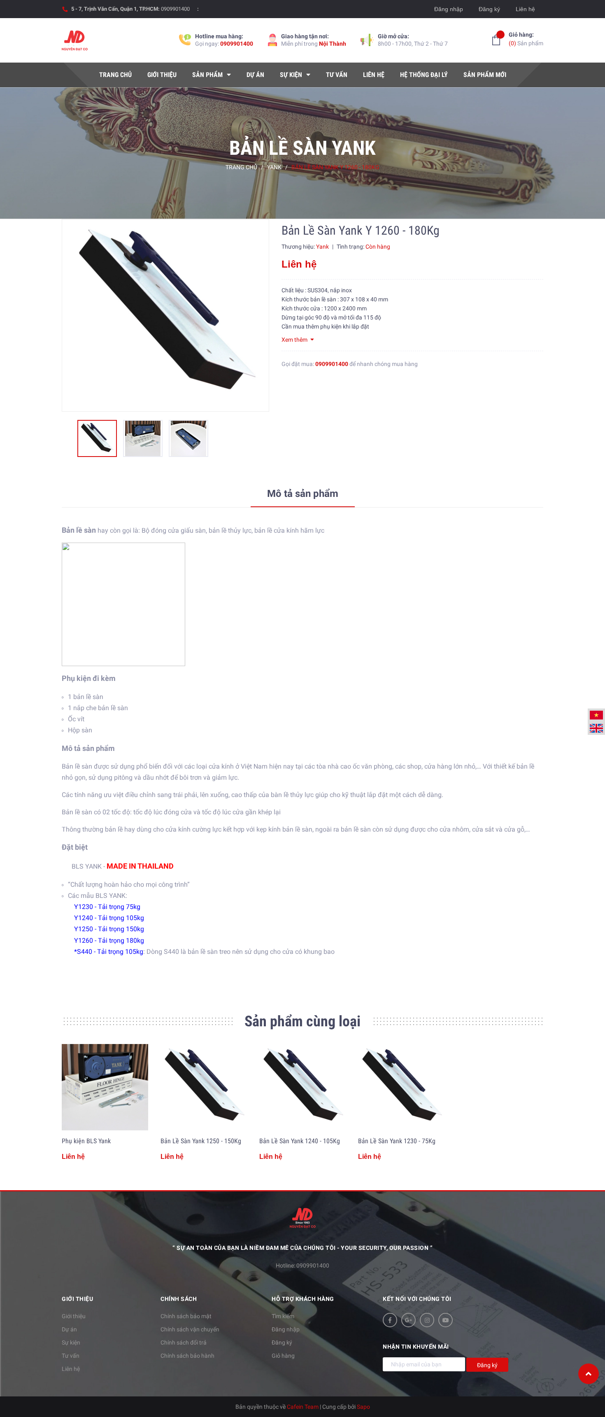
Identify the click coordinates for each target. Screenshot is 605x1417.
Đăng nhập (448, 9)
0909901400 (175, 9)
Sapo (363, 1406)
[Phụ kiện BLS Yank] (105, 1087)
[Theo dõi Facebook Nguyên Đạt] (390, 1320)
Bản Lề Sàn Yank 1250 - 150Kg (201, 1141)
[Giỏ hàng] (496, 40)
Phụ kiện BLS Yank (86, 1141)
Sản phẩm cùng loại (302, 1021)
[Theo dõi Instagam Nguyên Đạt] (427, 1320)
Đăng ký (489, 9)
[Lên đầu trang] (588, 1373)
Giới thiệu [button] (77, 1299)
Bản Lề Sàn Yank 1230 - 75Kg (396, 1141)
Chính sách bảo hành (187, 1355)
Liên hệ (525, 9)
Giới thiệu (74, 1316)
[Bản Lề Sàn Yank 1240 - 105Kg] (302, 1087)
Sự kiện (71, 1342)
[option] (165, 315)
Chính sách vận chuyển (190, 1329)
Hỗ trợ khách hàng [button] (303, 1299)
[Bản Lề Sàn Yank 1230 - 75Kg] (401, 1087)
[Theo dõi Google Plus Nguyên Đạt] (408, 1320)
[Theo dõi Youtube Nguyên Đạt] (445, 1320)
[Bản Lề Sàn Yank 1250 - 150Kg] (204, 1087)
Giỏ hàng (283, 1355)
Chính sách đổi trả (184, 1342)
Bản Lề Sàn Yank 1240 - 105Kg (299, 1141)
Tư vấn (70, 1355)
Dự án (69, 1329)
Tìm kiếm (283, 1316)
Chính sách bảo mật (186, 1316)
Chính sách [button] (179, 1299)
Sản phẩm (526, 39)
